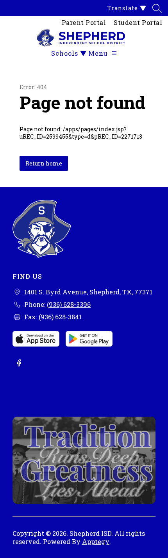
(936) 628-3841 (60, 317)
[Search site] (157, 8)
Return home (43, 163)
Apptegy (95, 541)
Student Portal (138, 22)
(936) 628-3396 (69, 304)
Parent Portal (84, 22)
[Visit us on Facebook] (19, 363)
